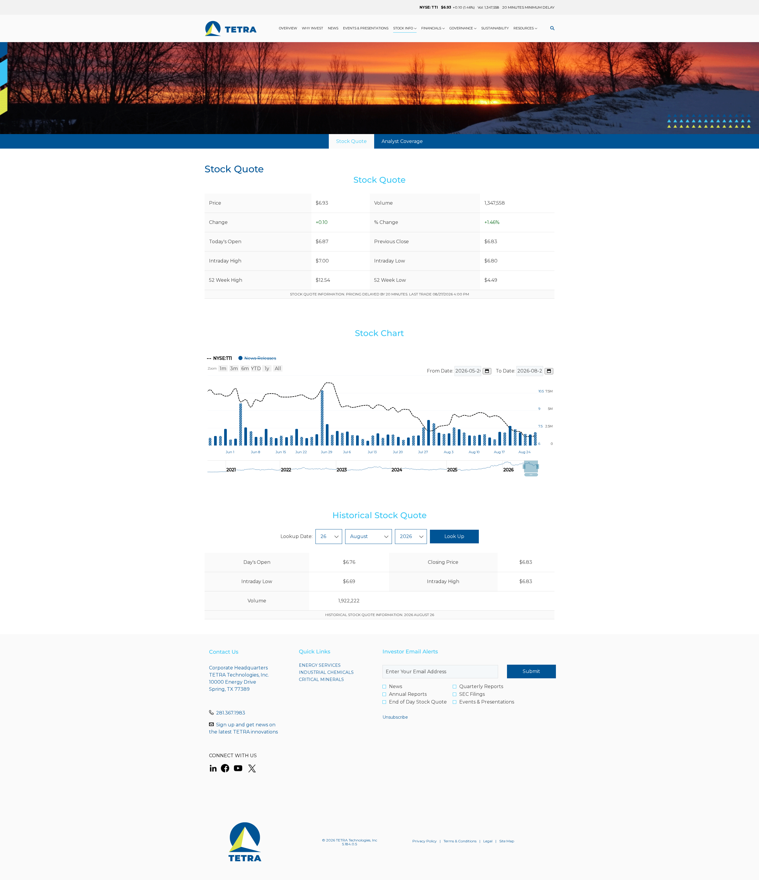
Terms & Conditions (460, 841)
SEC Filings (472, 694)
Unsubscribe (395, 717)
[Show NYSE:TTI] (219, 358)
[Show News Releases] (257, 358)
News (395, 686)
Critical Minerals (332, 679)
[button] (531, 466)
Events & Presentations (486, 702)
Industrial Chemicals (335, 672)
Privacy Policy (424, 841)
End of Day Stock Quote (418, 702)
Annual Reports (408, 694)
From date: (441, 371)
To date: (506, 371)
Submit (531, 671)
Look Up (454, 536)
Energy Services (330, 665)
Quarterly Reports (481, 686)
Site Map (506, 841)
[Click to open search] (550, 28)
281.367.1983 (230, 713)
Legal (487, 841)
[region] (379, 414)
